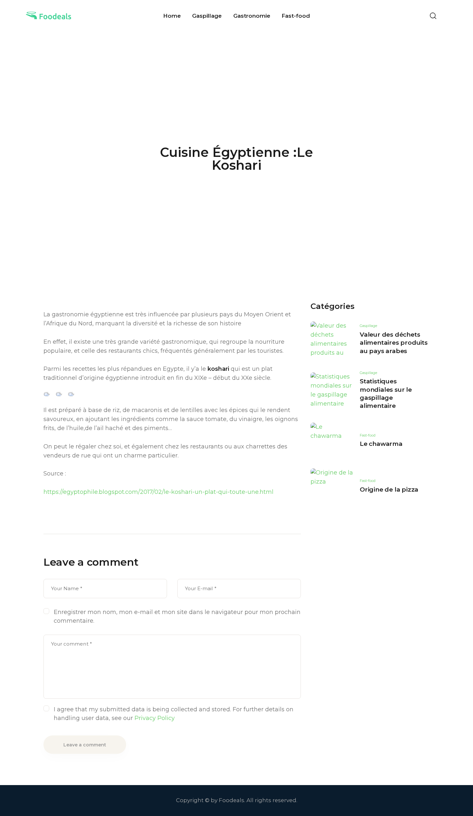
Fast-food (368, 435)
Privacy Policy (154, 718)
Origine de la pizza (389, 489)
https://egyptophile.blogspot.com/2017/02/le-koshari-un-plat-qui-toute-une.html (158, 491)
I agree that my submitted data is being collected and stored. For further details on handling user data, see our (173, 714)
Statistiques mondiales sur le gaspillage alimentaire (386, 393)
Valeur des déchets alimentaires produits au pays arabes (394, 343)
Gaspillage (368, 325)
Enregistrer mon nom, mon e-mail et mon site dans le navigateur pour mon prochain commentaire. (177, 616)
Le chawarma (381, 443)
